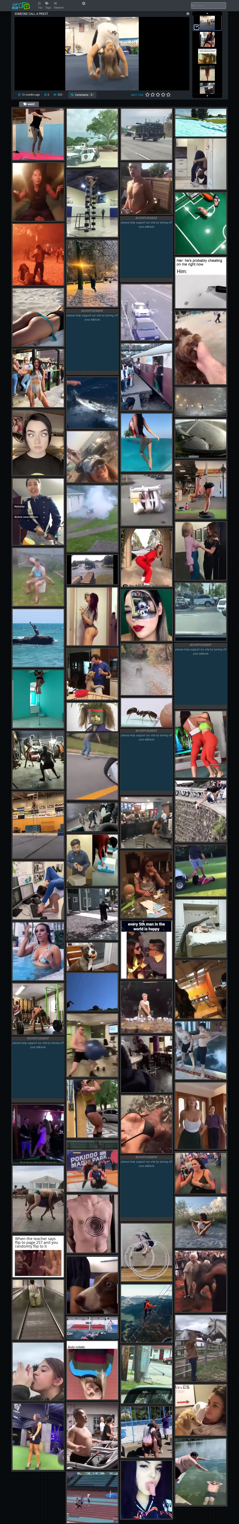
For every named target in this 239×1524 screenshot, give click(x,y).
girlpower (194, 776)
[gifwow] (21, 5)
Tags (48, 7)
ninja (99, 830)
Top (40, 7)
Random (59, 7)
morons (31, 604)
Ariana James (151, 1151)
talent (193, 188)
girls (206, 578)
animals (194, 252)
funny (183, 307)
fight (147, 846)
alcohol (40, 406)
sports (193, 1017)
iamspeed (95, 884)
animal (84, 798)
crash (138, 339)
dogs (201, 383)
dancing (31, 283)
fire (28, 219)
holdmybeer (96, 481)
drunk (138, 212)
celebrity (195, 578)
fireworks (109, 550)
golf (208, 895)
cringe (30, 158)
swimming (140, 470)
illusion (139, 639)
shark (92, 426)
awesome (95, 550)
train (137, 408)
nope (83, 235)
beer (160, 1031)
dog (104, 1312)
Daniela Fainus (43, 1468)
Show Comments (88, 95)
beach (46, 662)
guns (83, 830)
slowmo (150, 1031)
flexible (204, 188)
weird (30, 104)
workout (217, 776)
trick (29, 726)
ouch (39, 158)
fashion (31, 1338)
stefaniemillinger (36, 918)
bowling (222, 1017)
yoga (192, 517)
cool (74, 166)
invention (194, 135)
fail (136, 1091)
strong (95, 1136)
